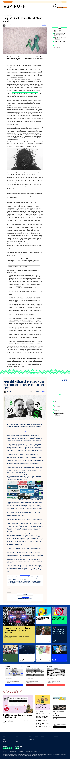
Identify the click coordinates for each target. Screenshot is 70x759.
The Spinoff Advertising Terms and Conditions (33, 751)
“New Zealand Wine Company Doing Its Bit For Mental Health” (25, 91)
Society (4, 15)
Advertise (36, 736)
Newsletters (44, 10)
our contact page (44, 754)
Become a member (52, 10)
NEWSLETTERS (59, 694)
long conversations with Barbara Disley (21, 350)
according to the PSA (32, 96)
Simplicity (24, 358)
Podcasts (38, 10)
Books (22, 10)
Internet (4, 739)
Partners (4, 741)
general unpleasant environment (33, 284)
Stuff (28, 88)
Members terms (43, 737)
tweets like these (37, 341)
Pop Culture (11, 10)
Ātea (17, 10)
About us (30, 737)
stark (36, 282)
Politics (5, 10)
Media (17, 741)
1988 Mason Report (11, 188)
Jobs (35, 737)
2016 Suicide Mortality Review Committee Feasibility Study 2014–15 (21, 202)
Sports (17, 739)
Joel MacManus (9, 391)
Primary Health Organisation (29, 214)
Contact (30, 736)
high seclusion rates (20, 284)
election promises (14, 220)
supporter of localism (21, 538)
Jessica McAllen (9, 24)
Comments (43, 391)
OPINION (5, 378)
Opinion (9, 378)
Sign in (64, 1)
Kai (3, 737)
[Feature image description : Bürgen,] (42, 699)
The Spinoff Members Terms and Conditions (16, 751)
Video (4, 736)
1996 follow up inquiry (11, 191)
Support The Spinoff (8, 1)
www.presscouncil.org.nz (14, 755)
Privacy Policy (5, 751)
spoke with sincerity (16, 87)
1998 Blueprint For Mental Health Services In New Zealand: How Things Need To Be (24, 193)
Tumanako (18, 285)
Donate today (61, 7)
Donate (42, 736)
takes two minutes (17, 366)
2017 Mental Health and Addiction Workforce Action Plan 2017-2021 (21, 200)
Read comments (25, 601)
